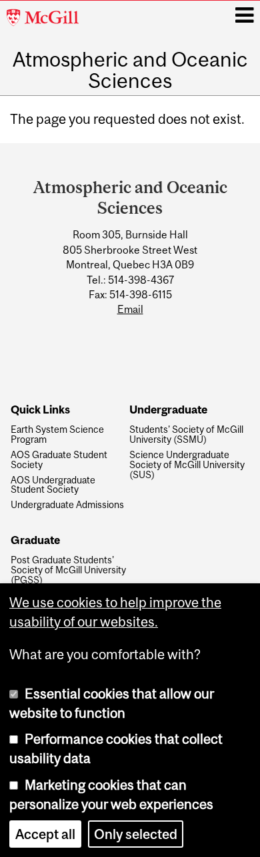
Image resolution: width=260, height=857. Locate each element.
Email (130, 309)
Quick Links (40, 410)
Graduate (35, 541)
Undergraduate (168, 410)
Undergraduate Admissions (67, 505)
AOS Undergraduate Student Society (53, 485)
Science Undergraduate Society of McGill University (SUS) (187, 465)
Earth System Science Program (57, 435)
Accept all (45, 834)
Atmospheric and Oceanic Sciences (130, 70)
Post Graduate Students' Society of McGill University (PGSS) (68, 570)
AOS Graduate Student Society (59, 460)
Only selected (135, 834)
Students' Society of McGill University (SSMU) (186, 435)
